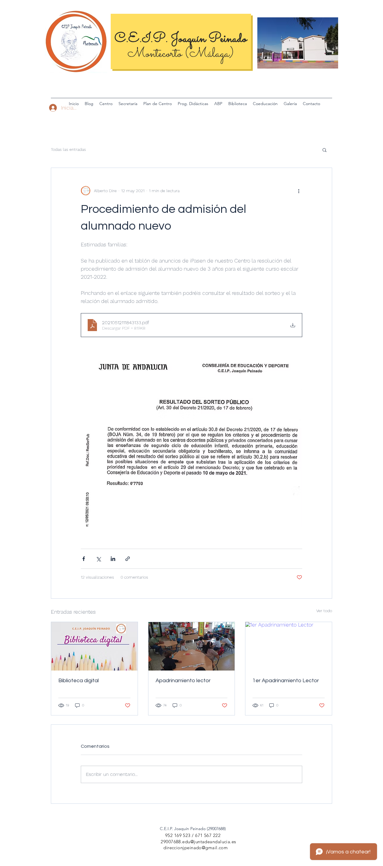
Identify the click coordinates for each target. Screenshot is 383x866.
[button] (324, 149)
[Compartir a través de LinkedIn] (113, 559)
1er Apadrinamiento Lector (286, 680)
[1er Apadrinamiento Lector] (288, 646)
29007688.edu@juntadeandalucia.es (198, 841)
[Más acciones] (298, 190)
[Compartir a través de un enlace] (127, 559)
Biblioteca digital (78, 680)
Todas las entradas (68, 149)
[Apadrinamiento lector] (191, 646)
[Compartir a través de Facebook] (83, 559)
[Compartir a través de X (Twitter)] (98, 559)
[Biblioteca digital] (94, 646)
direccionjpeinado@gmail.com (195, 847)
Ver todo (324, 610)
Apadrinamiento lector (183, 680)
